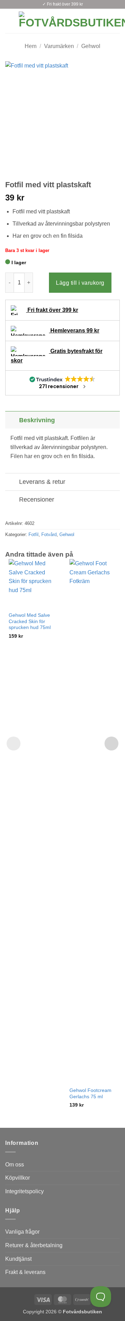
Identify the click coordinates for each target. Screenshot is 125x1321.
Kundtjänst (18, 1259)
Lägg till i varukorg (80, 283)
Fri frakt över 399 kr (52, 310)
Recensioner (36, 499)
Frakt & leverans (25, 1272)
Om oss (14, 1164)
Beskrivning (37, 420)
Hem (30, 46)
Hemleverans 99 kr (74, 330)
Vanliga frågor (22, 1232)
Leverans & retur (42, 481)
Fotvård (49, 534)
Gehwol (90, 46)
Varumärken (59, 46)
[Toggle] (12, 419)
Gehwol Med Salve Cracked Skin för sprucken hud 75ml (30, 621)
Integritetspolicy (24, 1191)
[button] (9, 20)
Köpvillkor (17, 1178)
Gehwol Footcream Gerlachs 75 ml (90, 1093)
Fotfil (33, 534)
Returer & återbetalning (33, 1245)
